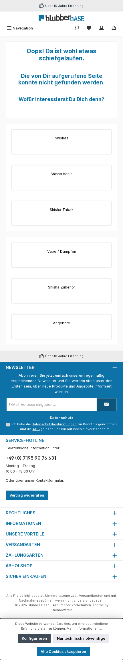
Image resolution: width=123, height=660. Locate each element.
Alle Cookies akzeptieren (63, 651)
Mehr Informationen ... (84, 629)
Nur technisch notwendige (81, 638)
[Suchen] (76, 28)
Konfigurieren (34, 638)
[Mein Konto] (101, 28)
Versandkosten (91, 596)
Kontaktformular (49, 480)
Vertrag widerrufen (26, 495)
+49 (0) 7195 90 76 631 (31, 458)
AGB (36, 429)
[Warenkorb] (114, 28)
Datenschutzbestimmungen (54, 424)
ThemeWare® (61, 610)
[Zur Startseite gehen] (61, 17)
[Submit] (106, 404)
